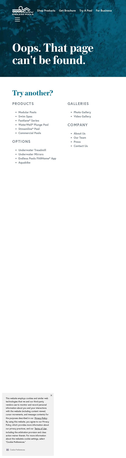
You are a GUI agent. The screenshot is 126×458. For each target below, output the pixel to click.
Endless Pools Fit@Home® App (37, 158)
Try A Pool (85, 10)
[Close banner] (51, 395)
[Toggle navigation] (17, 19)
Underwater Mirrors (30, 154)
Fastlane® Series (28, 120)
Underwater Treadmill (32, 150)
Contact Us (81, 146)
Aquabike (24, 162)
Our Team (80, 137)
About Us (79, 133)
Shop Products (46, 10)
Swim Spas (25, 116)
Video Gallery (82, 116)
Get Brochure (67, 10)
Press (77, 142)
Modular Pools (27, 112)
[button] (16, 449)
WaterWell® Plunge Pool (33, 124)
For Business (104, 10)
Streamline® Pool (29, 129)
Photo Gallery (82, 112)
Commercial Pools (29, 133)
